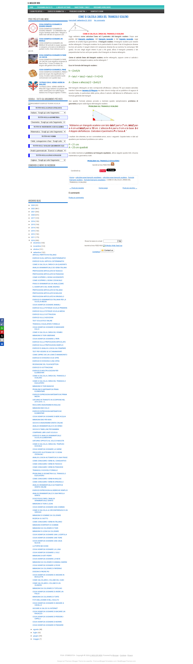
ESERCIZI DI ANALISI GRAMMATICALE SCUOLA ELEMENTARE (47, 437)
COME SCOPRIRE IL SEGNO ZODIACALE (47, 280)
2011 (33, 237)
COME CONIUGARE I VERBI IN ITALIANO (47, 522)
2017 (33, 218)
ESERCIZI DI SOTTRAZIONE (43, 367)
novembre (37, 246)
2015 (33, 224)
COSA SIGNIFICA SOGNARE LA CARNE (47, 449)
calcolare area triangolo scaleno (115, 177)
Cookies (123, 655)
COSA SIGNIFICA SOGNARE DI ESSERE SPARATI (50, 25)
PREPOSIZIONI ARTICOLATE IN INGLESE (47, 293)
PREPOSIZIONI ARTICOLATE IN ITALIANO (48, 290)
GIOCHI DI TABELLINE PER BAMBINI (46, 429)
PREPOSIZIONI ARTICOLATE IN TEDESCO (48, 271)
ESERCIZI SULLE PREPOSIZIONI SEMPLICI (48, 345)
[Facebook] (2, 320)
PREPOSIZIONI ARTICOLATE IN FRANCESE (48, 274)
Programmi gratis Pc (45, 7)
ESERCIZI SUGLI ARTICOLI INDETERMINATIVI (49, 258)
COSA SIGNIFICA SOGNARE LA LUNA (47, 549)
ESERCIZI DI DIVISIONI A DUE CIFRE (46, 358)
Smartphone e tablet (82, 7)
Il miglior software (63, 7)
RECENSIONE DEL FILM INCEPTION (45, 364)
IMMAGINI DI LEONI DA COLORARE (46, 531)
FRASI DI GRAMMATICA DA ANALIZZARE (48, 284)
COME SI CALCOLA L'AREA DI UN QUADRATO (50, 264)
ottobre (36, 249)
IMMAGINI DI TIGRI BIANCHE (43, 386)
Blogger (116, 655)
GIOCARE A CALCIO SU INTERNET (45, 608)
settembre (37, 252)
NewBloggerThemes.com (127, 661)
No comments (99, 20)
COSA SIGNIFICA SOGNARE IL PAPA (46, 339)
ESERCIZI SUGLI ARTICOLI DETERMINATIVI (48, 261)
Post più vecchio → (130, 188)
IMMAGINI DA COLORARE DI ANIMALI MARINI (50, 562)
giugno (36, 636)
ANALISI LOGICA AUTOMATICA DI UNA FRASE (50, 457)
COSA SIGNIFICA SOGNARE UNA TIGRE (47, 538)
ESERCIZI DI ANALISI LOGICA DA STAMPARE (49, 348)
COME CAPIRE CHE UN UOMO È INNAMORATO (50, 355)
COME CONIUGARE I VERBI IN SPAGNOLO (48, 482)
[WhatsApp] (2, 328)
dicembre (37, 243)
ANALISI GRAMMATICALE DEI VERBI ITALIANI (50, 268)
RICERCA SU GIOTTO (40, 518)
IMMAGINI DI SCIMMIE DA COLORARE (47, 515)
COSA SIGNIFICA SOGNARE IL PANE (52, 70)
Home (31, 7)
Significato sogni (97, 11)
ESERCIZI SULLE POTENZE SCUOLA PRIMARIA (50, 308)
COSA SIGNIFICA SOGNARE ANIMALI (46, 305)
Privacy (130, 655)
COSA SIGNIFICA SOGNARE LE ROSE (46, 565)
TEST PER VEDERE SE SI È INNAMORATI (47, 351)
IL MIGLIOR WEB (34, 2)
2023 (33, 205)
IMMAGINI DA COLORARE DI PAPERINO (47, 568)
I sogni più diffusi (37, 11)
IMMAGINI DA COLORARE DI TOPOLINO (47, 588)
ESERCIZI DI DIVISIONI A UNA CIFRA (46, 361)
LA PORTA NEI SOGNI (40, 546)
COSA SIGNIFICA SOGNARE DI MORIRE (47, 622)
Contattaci (96, 252)
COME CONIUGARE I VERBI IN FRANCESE (48, 467)
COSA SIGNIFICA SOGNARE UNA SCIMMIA (49, 507)
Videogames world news (102, 7)
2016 (33, 221)
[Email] (2, 340)
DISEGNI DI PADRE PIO (41, 572)
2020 (33, 215)
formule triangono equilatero (95, 180)
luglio (35, 633)
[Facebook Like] (2, 324)
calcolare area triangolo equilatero (88, 177)
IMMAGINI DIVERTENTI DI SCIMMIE (45, 525)
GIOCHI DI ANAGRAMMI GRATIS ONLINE (48, 423)
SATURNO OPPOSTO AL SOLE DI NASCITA (48, 441)
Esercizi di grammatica (57, 11)
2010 (33, 240)
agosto (36, 629)
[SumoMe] (2, 344)
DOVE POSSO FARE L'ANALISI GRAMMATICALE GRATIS (44, 500)
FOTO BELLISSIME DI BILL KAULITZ (46, 600)
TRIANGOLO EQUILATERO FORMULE (46, 324)
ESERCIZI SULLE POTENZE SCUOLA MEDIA (49, 311)
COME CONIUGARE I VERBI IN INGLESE (47, 479)
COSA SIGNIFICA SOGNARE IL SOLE (46, 552)
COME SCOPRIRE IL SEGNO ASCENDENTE (48, 277)
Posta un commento (76, 198)
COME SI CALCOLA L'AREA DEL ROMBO (47, 332)
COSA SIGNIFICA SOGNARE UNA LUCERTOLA (50, 535)
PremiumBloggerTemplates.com (104, 661)
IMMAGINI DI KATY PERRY (42, 556)
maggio (36, 639)
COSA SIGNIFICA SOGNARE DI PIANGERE (48, 625)
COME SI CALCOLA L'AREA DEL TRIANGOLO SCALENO (103, 16)
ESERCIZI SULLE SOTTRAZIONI (44, 314)
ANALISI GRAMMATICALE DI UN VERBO (47, 426)
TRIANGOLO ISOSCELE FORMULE (45, 470)
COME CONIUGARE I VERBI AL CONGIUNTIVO (49, 461)
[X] (2, 336)
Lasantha (89, 661)
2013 (33, 231)
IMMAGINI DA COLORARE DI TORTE (46, 597)
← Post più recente (76, 188)
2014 (33, 228)
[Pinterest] (2, 332)
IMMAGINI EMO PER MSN (42, 420)
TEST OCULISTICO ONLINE (42, 321)
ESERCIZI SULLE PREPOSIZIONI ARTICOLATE (49, 342)
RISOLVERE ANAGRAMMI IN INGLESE (47, 405)
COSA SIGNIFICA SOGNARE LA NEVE (46, 559)
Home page (103, 188)
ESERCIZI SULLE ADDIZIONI (43, 317)
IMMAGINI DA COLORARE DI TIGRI (45, 528)
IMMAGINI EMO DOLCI (41, 408)
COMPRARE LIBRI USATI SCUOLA (45, 432)
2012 (33, 234)
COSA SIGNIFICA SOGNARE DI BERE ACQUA (49, 416)
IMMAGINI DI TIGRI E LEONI (43, 504)
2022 (33, 209)
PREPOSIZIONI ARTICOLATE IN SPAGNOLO (48, 296)
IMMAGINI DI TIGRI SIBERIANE (44, 335)
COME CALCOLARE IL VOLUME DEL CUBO (48, 580)
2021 (33, 212)
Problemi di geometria (78, 11)
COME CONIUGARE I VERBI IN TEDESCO (47, 464)
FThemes (68, 661)
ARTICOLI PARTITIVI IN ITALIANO (44, 255)
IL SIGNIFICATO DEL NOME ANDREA (46, 287)
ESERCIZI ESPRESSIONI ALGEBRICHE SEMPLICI (50, 490)
